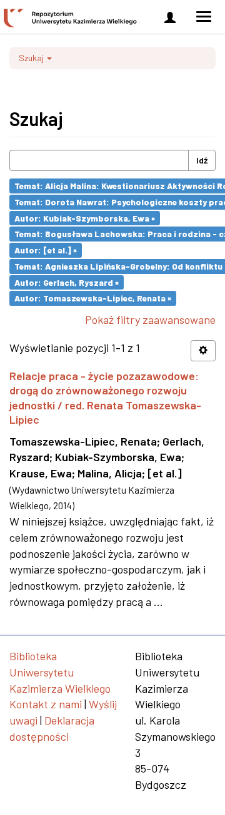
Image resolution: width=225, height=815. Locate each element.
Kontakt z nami (45, 704)
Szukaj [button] (32, 57)
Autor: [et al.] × (45, 250)
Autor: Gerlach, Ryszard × (66, 281)
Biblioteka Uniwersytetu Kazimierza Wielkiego (60, 672)
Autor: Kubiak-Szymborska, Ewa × (84, 217)
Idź (202, 160)
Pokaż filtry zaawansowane (150, 319)
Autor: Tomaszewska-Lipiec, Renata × (92, 298)
